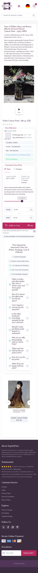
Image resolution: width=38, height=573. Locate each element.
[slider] (22, 201)
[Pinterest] (17, 527)
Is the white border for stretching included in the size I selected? (18, 318)
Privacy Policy (6, 493)
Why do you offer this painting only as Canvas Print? (18, 341)
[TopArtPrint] (7, 6)
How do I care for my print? (18, 358)
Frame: (13, 147)
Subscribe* (29, 553)
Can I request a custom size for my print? (18, 307)
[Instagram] (13, 527)
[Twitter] (3, 527)
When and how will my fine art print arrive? (18, 351)
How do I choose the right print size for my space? (18, 297)
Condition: (11, 143)
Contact (4, 487)
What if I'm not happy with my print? (18, 366)
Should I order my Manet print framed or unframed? (18, 330)
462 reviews (17, 469)
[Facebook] (8, 527)
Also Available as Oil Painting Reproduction (20, 236)
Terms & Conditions (8, 497)
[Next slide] (29, 402)
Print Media (5, 513)
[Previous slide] (8, 402)
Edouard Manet (17, 29)
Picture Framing (7, 510)
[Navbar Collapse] (19, 6)
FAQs (3, 490)
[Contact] (34, 231)
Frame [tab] (19, 169)
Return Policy (6, 500)
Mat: (12, 151)
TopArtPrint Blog (7, 516)
